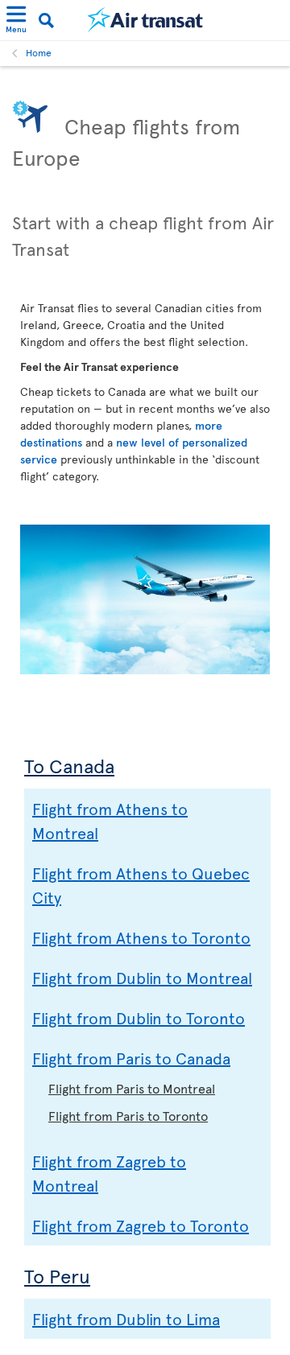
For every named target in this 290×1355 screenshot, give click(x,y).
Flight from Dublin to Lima (126, 1319)
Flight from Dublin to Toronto (138, 1018)
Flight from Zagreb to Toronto (140, 1225)
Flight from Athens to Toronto (141, 937)
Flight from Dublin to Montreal (142, 977)
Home (39, 52)
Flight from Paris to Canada (131, 1058)
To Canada (69, 765)
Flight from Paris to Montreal (131, 1088)
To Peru (57, 1275)
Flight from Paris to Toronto (128, 1115)
